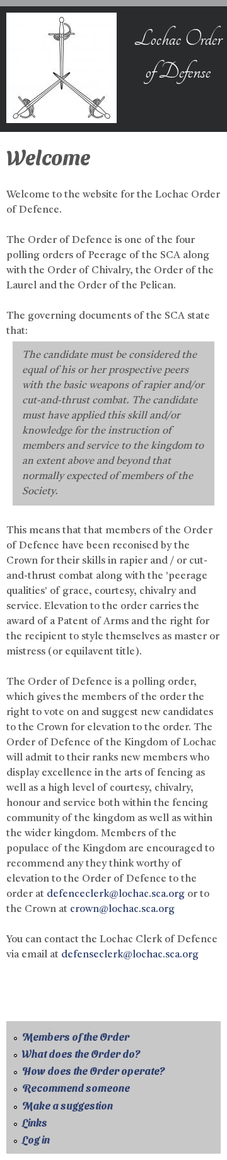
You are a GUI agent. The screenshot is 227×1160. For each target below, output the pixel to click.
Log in (36, 1139)
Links (34, 1122)
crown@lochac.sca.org (122, 909)
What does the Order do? (81, 1054)
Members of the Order (75, 1037)
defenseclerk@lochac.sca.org (130, 955)
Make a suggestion (67, 1105)
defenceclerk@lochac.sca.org (116, 894)
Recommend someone (76, 1088)
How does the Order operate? (93, 1071)
